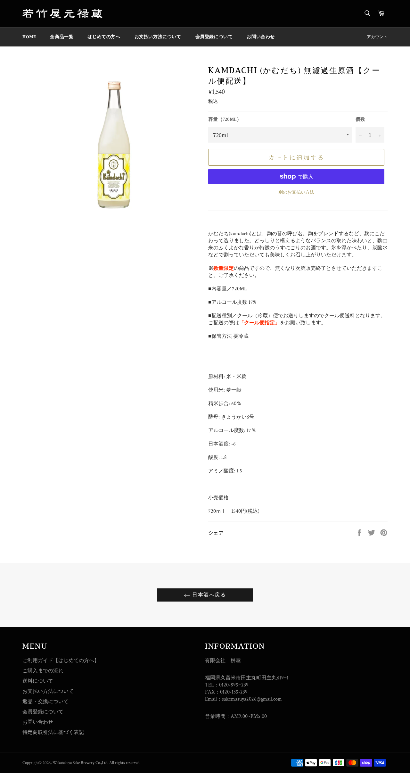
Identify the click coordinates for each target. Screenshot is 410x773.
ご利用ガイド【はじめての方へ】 (60, 660)
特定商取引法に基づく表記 (53, 732)
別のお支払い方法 (296, 192)
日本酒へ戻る (208, 594)
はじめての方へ (103, 37)
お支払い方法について (158, 37)
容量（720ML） (225, 119)
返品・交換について (45, 701)
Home (29, 37)
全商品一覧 (61, 37)
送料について (37, 681)
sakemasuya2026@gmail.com (252, 699)
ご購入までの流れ (42, 671)
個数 (360, 119)
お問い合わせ (261, 37)
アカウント (377, 37)
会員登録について (214, 37)
